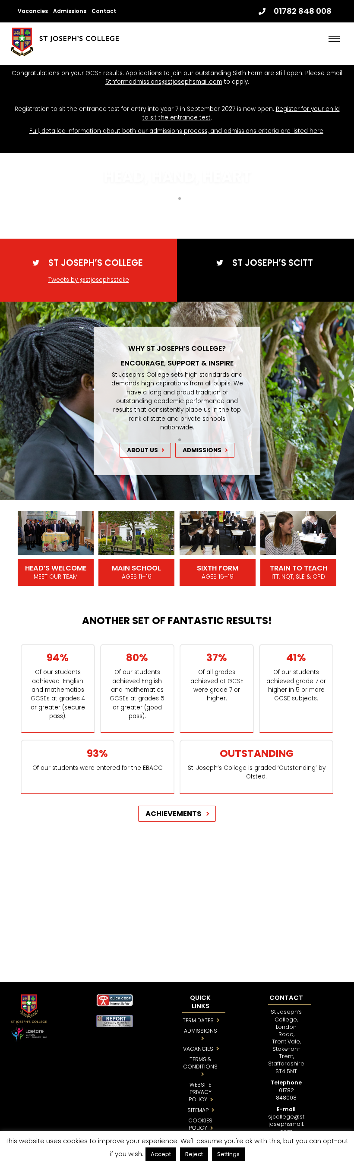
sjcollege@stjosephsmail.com (286, 1124)
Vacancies (33, 11)
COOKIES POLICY (200, 1124)
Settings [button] (228, 1154)
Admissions (69, 11)
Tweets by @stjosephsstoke (88, 280)
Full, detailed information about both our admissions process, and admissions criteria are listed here (176, 131)
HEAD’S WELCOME (55, 568)
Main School (136, 568)
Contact (104, 11)
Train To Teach (298, 568)
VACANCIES (198, 1049)
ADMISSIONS (200, 1030)
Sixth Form (217, 568)
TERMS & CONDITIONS (200, 1063)
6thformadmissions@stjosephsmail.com (163, 82)
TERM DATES (198, 1020)
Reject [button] (194, 1154)
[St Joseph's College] (65, 53)
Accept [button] (161, 1154)
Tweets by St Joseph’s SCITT (265, 280)
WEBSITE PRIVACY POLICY (200, 1092)
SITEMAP (198, 1110)
